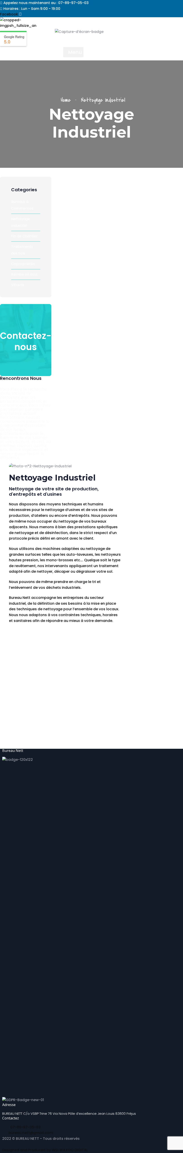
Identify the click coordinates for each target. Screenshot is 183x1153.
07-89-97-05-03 (25, 1127)
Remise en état (24, 274)
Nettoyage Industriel (20, 222)
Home (68, 100)
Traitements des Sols (22, 250)
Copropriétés (23, 263)
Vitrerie (17, 284)
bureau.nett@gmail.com (30, 1132)
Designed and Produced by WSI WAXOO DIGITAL (45, 1150)
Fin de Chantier (24, 236)
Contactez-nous (26, 341)
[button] (73, 52)
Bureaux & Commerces (22, 205)
